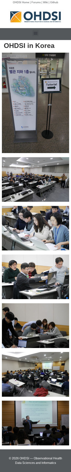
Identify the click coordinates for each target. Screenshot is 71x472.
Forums (36, 2)
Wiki (45, 2)
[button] (35, 33)
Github (54, 2)
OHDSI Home (21, 2)
